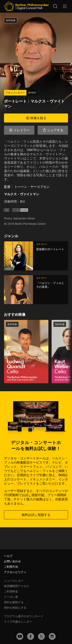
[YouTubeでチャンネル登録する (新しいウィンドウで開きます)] (19, 636)
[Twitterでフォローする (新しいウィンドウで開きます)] (41, 636)
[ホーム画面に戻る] (26, 6)
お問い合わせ (12, 561)
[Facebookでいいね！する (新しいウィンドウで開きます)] (30, 636)
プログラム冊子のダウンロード (23, 616)
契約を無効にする (15, 607)
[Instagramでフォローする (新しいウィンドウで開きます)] (52, 636)
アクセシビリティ (15, 572)
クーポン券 (11, 596)
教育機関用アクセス (16, 586)
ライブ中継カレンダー (18, 621)
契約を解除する (14, 602)
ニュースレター (14, 580)
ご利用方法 (11, 566)
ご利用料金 (11, 591)
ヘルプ (8, 555)
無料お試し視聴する (36, 515)
